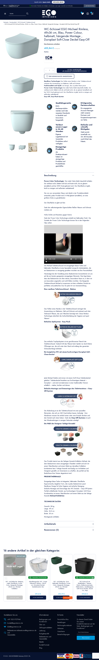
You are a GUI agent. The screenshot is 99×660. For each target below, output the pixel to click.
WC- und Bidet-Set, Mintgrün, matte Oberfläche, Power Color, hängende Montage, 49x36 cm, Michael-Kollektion (15, 585)
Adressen (60, 628)
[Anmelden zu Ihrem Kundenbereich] (87, 13)
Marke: (46, 52)
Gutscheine (61, 631)
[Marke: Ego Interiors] (49, 58)
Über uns (42, 625)
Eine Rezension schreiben (52, 44)
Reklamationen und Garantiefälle (45, 638)
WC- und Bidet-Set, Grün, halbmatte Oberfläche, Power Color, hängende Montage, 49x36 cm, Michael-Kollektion (61, 585)
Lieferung (42, 631)
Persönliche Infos (62, 619)
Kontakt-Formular (44, 645)
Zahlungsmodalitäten (45, 628)
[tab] (69, 175)
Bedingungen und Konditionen (45, 620)
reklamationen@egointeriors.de (26, 630)
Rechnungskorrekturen (64, 625)
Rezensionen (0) (51, 529)
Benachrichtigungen (63, 634)
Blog (40, 648)
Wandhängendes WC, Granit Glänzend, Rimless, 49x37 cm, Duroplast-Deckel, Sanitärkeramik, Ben (38, 584)
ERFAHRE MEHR (58, 2)
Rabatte (41, 642)
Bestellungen (61, 622)
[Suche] (27, 14)
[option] (22, 122)
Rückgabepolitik (44, 634)
